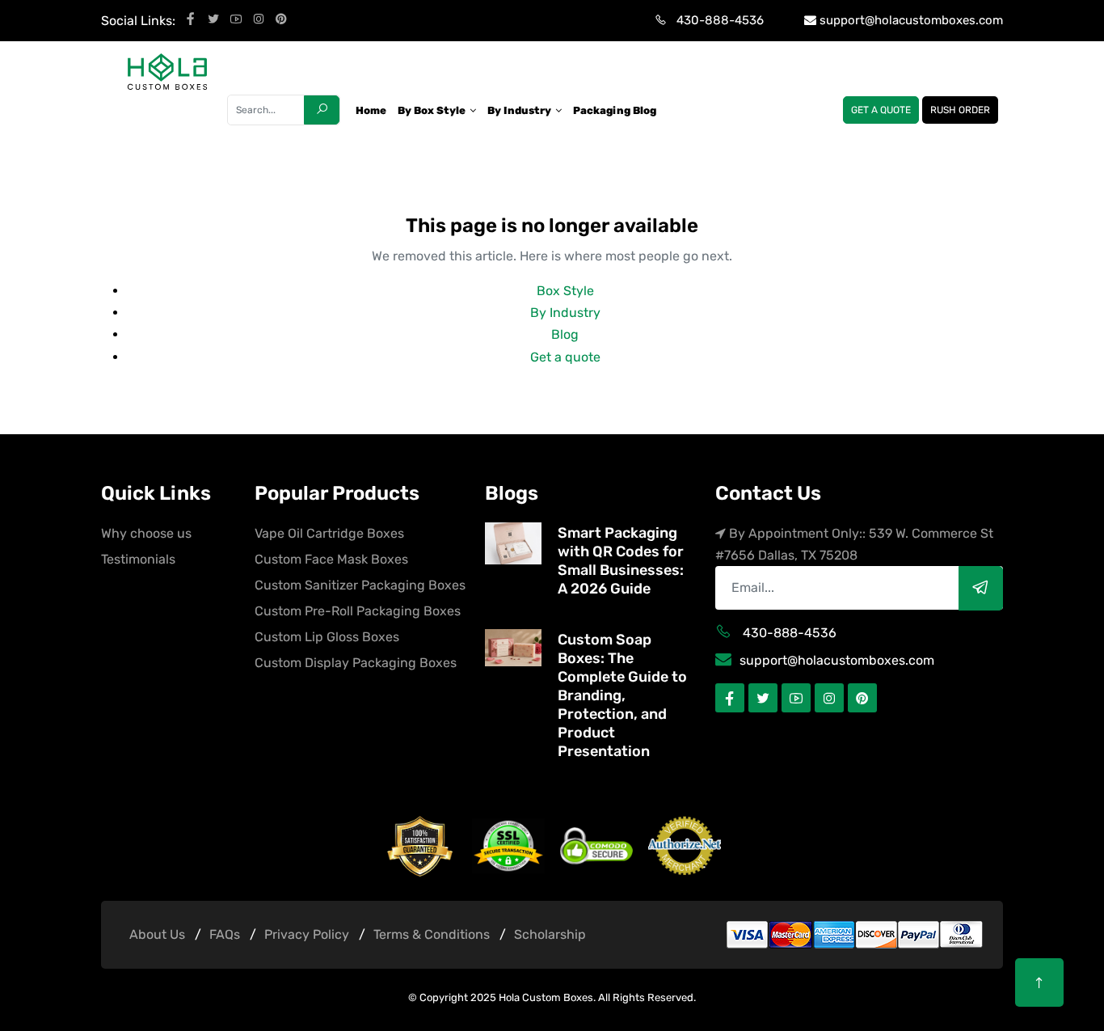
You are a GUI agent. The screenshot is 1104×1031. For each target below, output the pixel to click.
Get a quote (881, 110)
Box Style (565, 290)
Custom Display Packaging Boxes (356, 662)
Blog (565, 334)
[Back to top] (1039, 982)
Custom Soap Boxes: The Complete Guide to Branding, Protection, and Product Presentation (622, 695)
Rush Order (960, 110)
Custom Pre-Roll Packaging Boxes (358, 611)
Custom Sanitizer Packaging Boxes (360, 585)
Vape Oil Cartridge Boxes (329, 533)
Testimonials (138, 559)
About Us (157, 934)
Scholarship (550, 934)
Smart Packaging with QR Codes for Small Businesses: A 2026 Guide (621, 561)
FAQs (224, 934)
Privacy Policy (306, 934)
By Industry (565, 312)
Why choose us (146, 533)
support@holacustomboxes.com (911, 20)
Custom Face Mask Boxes (331, 559)
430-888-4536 (720, 20)
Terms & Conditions (431, 934)
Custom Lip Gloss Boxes (327, 636)
